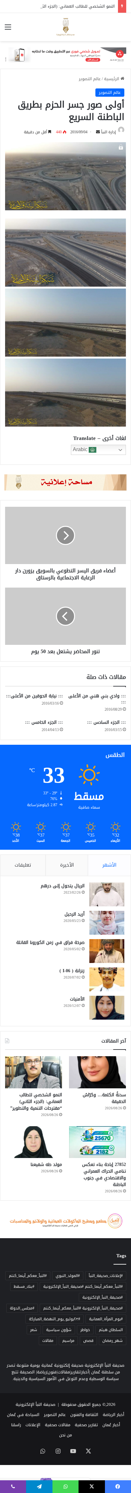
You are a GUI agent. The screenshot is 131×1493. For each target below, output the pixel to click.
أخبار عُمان (111, 1425)
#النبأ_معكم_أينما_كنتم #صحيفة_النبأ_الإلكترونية (83, 1286)
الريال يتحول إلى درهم (63, 886)
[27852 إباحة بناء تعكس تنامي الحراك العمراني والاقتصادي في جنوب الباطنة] (97, 1142)
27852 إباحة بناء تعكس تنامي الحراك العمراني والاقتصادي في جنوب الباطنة (104, 1174)
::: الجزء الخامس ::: (44, 722)
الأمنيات (77, 999)
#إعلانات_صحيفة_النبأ (106, 1275)
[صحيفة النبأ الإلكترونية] (65, 27)
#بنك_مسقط (24, 1286)
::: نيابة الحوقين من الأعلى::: (34, 696)
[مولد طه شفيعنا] (33, 1142)
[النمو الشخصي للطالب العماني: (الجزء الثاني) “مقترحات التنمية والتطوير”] (33, 1072)
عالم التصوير (90, 79)
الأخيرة (67, 865)
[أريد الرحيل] (106, 923)
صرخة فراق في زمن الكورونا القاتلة (50, 942)
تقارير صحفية (86, 1425)
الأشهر (109, 865)
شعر (33, 1329)
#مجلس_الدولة (22, 1308)
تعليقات (23, 865)
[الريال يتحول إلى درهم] (106, 894)
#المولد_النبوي (68, 1275)
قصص (88, 1340)
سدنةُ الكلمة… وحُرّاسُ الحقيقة (104, 1098)
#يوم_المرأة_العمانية (106, 1318)
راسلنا (16, 1425)
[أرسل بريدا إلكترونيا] (98, 132)
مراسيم (68, 1340)
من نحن (65, 1435)
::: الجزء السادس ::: (106, 722)
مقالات (47, 1340)
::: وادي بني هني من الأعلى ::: (97, 699)
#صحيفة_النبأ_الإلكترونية (102, 1297)
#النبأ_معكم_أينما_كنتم (28, 1275)
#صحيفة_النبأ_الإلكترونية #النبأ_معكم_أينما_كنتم (83, 1308)
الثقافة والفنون (84, 1415)
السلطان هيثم (111, 1329)
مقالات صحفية (57, 1425)
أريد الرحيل (75, 914)
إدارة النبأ (108, 132)
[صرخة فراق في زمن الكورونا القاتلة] (106, 951)
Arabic (81, 449)
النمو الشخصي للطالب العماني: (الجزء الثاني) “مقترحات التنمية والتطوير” (36, 1102)
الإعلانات (32, 1425)
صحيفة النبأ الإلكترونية (35, 1404)
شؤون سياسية (59, 1329)
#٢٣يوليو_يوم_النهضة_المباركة (54, 1318)
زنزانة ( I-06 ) (72, 970)
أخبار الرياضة (113, 1415)
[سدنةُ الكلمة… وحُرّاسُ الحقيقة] (97, 1072)
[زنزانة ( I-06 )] (106, 979)
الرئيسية (112, 79)
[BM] (65, 56)
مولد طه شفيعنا (46, 1164)
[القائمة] (8, 29)
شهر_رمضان (112, 1340)
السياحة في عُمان (23, 1415)
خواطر (85, 1329)
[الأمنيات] (106, 1008)
